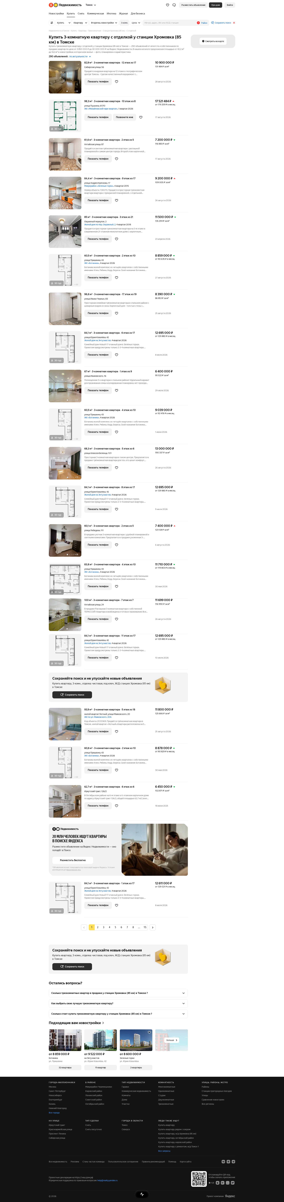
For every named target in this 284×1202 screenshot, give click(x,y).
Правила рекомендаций (153, 1161)
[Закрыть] (234, 23)
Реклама (75, 1161)
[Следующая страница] (152, 927)
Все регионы (208, 1104)
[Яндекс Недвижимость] (65, 5)
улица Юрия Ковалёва (95, 337)
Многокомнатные (166, 1087)
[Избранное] (167, 5)
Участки (125, 1104)
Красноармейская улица (60, 1129)
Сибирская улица (92, 67)
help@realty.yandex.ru (107, 1180)
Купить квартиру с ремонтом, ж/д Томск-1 (178, 1146)
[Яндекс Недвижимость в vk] (223, 1161)
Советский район (93, 1099)
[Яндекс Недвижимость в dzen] (228, 1161)
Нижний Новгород (58, 1108)
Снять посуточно (93, 1129)
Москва (52, 1087)
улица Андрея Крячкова (95, 183)
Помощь (172, 1161)
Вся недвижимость (58, 1161)
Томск (125, 1125)
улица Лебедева (92, 530)
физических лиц (74, 870)
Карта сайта (185, 1161)
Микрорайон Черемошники (98, 1087)
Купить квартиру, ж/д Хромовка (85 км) (177, 1133)
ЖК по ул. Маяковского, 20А (98, 717)
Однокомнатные (166, 1091)
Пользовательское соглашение (123, 1161)
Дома (124, 1099)
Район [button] (204, 23)
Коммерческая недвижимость (136, 1091)
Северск (126, 1129)
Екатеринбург (55, 1099)
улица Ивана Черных (94, 299)
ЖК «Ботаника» (91, 263)
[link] (230, 5)
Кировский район (93, 1091)
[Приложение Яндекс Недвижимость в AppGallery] (227, 1182)
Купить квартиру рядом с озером (174, 1129)
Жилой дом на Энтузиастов (97, 340)
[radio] (98, 927)
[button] (174, 5)
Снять (88, 1125)
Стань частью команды (94, 1161)
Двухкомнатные (166, 1099)
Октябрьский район (94, 1104)
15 (145, 927)
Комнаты (126, 1095)
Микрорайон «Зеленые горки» (98, 186)
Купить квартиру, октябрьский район (176, 1138)
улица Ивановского (93, 376)
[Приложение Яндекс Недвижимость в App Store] (217, 1182)
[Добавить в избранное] (116, 81)
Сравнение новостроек (213, 1099)
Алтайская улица (92, 144)
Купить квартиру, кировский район (175, 1142)
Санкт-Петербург (57, 1091)
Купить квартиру (166, 1125)
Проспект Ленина (57, 1133)
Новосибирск (55, 1095)
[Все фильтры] (52, 23)
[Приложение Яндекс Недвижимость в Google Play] (222, 1182)
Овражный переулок (94, 221)
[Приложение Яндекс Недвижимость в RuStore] (232, 1182)
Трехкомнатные (166, 1104)
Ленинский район (93, 1095)
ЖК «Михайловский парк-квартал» (101, 109)
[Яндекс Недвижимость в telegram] (233, 1161)
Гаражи (125, 1087)
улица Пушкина (91, 106)
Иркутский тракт (92, 791)
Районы (205, 1087)
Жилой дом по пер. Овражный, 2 (100, 224)
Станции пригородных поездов (217, 1091)
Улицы (205, 1095)
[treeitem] (57, 13)
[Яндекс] (230, 1196)
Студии (161, 1095)
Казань (52, 1104)
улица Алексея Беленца (95, 453)
